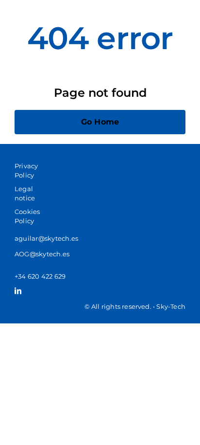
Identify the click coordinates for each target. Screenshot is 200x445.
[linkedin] (18, 290)
